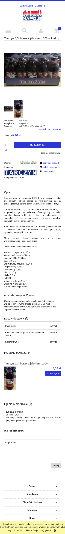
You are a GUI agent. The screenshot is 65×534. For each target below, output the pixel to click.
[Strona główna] (32, 15)
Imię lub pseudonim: (14, 430)
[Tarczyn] (20, 172)
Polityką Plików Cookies (11, 527)
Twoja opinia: (10, 442)
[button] (8, 30)
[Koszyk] (57, 30)
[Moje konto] (40, 30)
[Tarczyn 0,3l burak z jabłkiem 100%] (18, 378)
